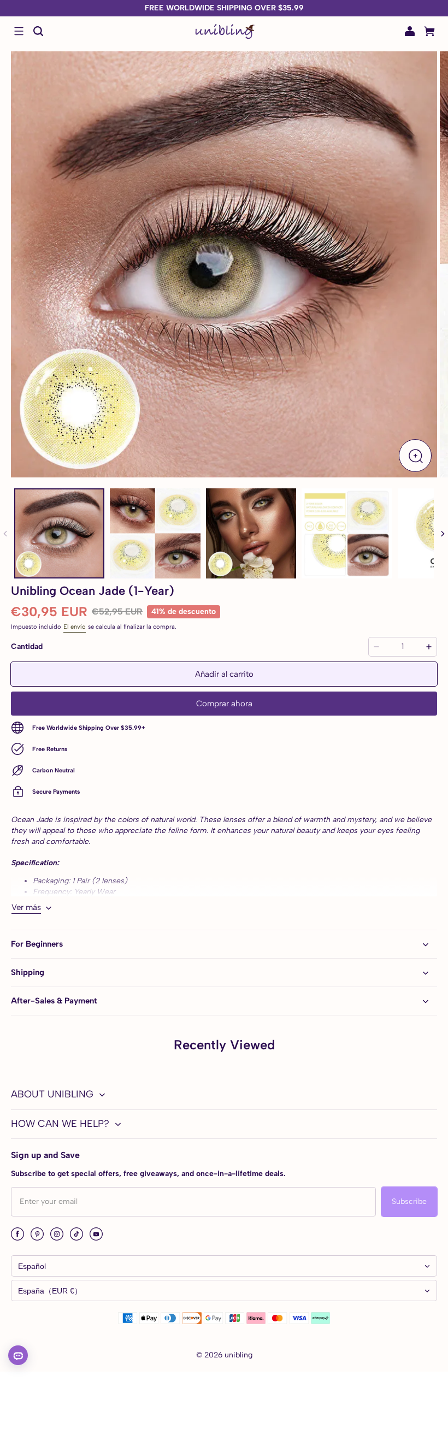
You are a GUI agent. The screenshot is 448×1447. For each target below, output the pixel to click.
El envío (74, 626)
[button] (18, 31)
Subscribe (409, 1201)
